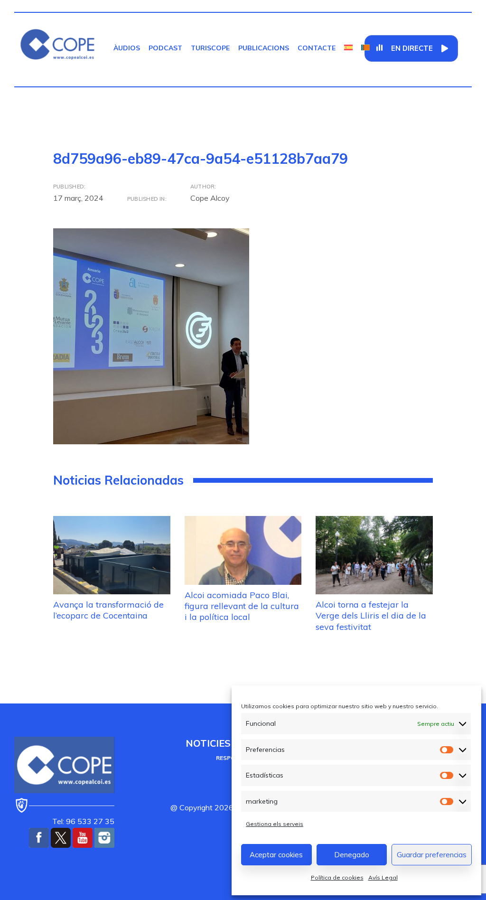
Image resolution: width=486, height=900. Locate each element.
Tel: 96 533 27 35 (83, 821)
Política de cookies (337, 877)
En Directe (412, 48)
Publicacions (263, 48)
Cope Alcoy (210, 198)
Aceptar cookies (276, 854)
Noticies (208, 743)
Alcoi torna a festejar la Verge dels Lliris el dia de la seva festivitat (371, 615)
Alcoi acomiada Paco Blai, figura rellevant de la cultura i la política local (242, 606)
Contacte (317, 48)
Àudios (126, 48)
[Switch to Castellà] (348, 48)
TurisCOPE (210, 48)
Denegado (351, 854)
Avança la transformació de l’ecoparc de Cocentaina (108, 610)
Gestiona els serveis (274, 823)
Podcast (165, 48)
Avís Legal (383, 877)
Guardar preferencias (432, 854)
